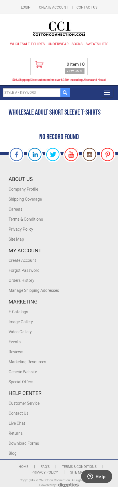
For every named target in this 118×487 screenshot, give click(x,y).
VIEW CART (74, 71)
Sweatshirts (97, 44)
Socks (77, 44)
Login (26, 7)
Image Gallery (21, 322)
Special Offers (21, 382)
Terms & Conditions (26, 219)
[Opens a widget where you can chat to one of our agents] (96, 477)
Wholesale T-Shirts (27, 44)
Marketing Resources (27, 362)
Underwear (58, 44)
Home (23, 467)
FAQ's (45, 467)
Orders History (21, 280)
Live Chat (17, 423)
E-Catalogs (18, 312)
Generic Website (23, 372)
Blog (13, 453)
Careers (15, 209)
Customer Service (24, 403)
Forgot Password (24, 270)
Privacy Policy (21, 229)
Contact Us (86, 7)
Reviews (16, 352)
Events (15, 342)
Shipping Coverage (25, 199)
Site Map (16, 239)
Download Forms (24, 443)
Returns (16, 433)
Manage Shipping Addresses (34, 290)
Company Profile (23, 189)
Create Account (53, 7)
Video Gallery (20, 332)
